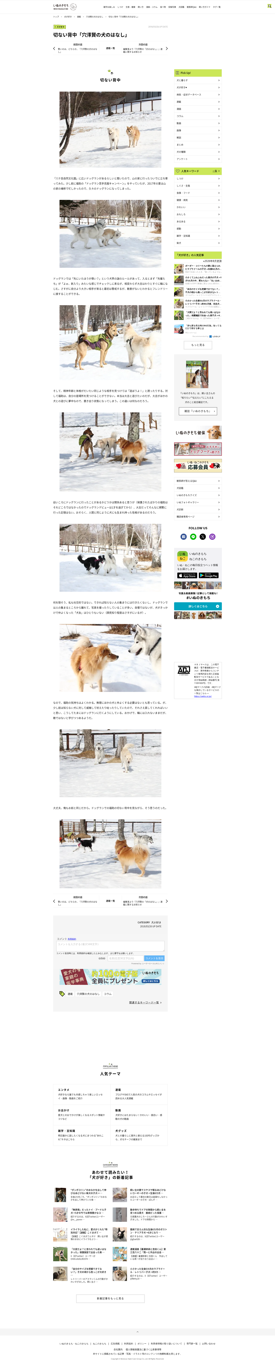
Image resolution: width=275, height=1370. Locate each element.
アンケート (182, 158)
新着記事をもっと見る (110, 1298)
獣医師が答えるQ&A (187, 480)
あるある (181, 221)
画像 (179, 130)
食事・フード (183, 192)
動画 (179, 123)
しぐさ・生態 (183, 185)
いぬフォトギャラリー (188, 502)
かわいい (181, 207)
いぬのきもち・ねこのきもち (74, 1343)
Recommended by (201, 336)
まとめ (180, 144)
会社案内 (118, 1349)
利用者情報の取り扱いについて (166, 1343)
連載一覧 (110, 48)
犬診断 (180, 509)
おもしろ (181, 214)
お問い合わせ (208, 1343)
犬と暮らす (182, 80)
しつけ (120, 7)
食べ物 (163, 7)
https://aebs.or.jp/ (203, 696)
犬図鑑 (181, 7)
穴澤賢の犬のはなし (94, 16)
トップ (56, 16)
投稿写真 (172, 7)
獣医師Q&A (191, 7)
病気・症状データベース (189, 94)
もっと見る (198, 345)
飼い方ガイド (204, 7)
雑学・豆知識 (183, 235)
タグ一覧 (217, 7)
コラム (108, 994)
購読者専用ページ (185, 516)
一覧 (215, 170)
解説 (179, 137)
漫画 (179, 108)
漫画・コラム (152, 7)
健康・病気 (182, 199)
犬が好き (68, 16)
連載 (79, 16)
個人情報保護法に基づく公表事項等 (143, 1349)
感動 (179, 228)
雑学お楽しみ (109, 7)
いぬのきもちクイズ (187, 495)
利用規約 (128, 1343)
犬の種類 (181, 151)
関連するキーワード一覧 (144, 1002)
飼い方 (141, 7)
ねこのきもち (99, 1343)
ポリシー (142, 1343)
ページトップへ (137, 1331)
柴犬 (179, 242)
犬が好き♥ (182, 87)
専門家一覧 (192, 1343)
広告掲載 (115, 1343)
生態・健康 (130, 7)
